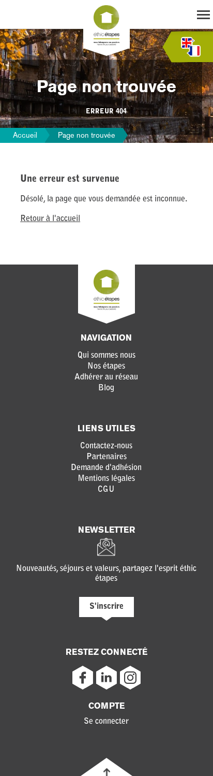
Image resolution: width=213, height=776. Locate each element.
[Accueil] (106, 43)
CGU (106, 490)
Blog (106, 388)
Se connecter (106, 722)
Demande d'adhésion (106, 468)
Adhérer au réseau (106, 377)
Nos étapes (106, 366)
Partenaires (106, 457)
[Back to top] (106, 772)
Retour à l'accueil (50, 219)
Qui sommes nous (106, 356)
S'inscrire (106, 607)
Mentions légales (106, 479)
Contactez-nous (106, 446)
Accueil (25, 135)
